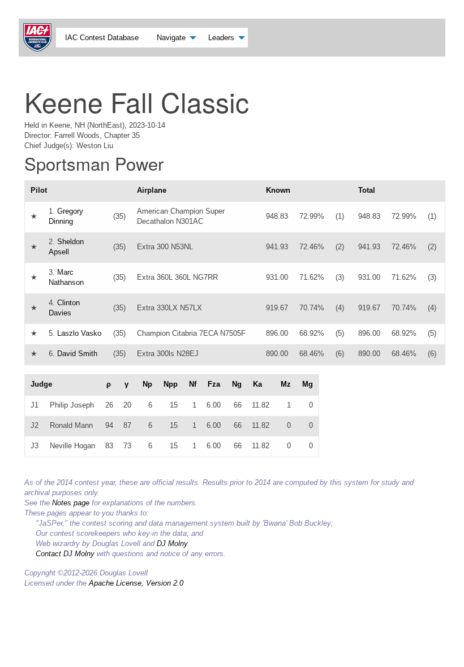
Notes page (70, 503)
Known (278, 190)
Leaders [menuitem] (221, 37)
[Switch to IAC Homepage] (39, 37)
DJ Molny (172, 543)
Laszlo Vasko (79, 333)
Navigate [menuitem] (171, 37)
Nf (192, 384)
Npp (171, 384)
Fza (214, 384)
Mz (286, 384)
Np (147, 384)
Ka (257, 384)
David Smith (77, 353)
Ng (237, 384)
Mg (307, 384)
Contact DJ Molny (65, 553)
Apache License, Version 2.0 (136, 583)
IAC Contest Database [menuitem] (102, 37)
